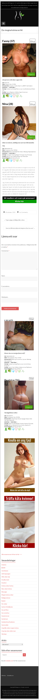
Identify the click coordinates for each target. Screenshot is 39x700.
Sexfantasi (5, 619)
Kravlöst (4, 583)
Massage (4, 592)
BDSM (3, 568)
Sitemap (4, 675)
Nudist (3, 601)
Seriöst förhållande (7, 607)
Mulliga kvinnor (6, 598)
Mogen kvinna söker (7, 595)
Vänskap (4, 634)
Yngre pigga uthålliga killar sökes (14, 220)
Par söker (4, 604)
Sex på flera (5, 610)
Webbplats (5, 297)
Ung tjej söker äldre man (9, 631)
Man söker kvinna (7, 589)
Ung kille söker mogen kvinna (10, 628)
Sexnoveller (5, 625)
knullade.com (9, 661)
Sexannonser (5, 616)
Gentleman (5, 571)
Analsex (4, 565)
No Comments (23, 212)
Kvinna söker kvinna (7, 586)
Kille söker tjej (6, 577)
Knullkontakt (5, 580)
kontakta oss (33, 695)
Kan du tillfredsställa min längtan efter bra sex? (20, 228)
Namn (3, 276)
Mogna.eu (18, 687)
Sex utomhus (5, 613)
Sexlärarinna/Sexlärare (8, 622)
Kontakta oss (10, 675)
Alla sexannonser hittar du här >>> (12, 554)
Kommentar (5, 251)
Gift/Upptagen (6, 574)
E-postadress (5, 286)
